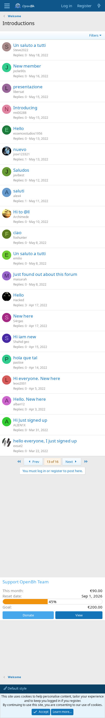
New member (27, 66)
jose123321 (21, 154)
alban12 (19, 404)
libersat (18, 92)
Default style (17, 688)
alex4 (17, 196)
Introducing (25, 108)
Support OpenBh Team (26, 582)
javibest (18, 175)
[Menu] (7, 6)
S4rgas (18, 321)
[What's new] (99, 5)
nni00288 (20, 113)
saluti (18, 191)
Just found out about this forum (45, 274)
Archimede (21, 217)
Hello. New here (29, 399)
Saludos (21, 170)
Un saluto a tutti (29, 45)
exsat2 (18, 446)
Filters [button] (93, 35)
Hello (18, 128)
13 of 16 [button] (52, 461)
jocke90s (19, 71)
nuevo (19, 149)
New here (23, 316)
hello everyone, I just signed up (45, 441)
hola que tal (25, 358)
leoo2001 (20, 383)
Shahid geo (21, 342)
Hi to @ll (21, 212)
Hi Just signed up (30, 420)
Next (69, 461)
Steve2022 (20, 50)
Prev (35, 461)
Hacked (18, 300)
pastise (18, 362)
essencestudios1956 (27, 133)
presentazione (28, 87)
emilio (17, 258)
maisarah (20, 279)
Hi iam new (24, 337)
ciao (17, 232)
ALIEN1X (19, 425)
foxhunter (20, 237)
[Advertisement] (52, 498)
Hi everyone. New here (36, 378)
